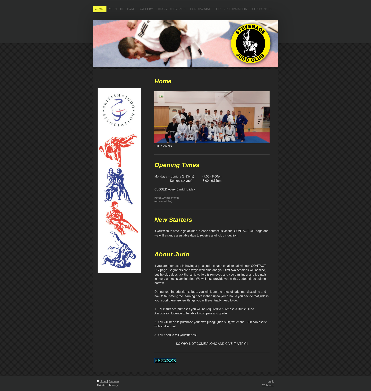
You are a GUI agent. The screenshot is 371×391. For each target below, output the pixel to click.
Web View (268, 385)
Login (271, 381)
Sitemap (114, 381)
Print (103, 381)
